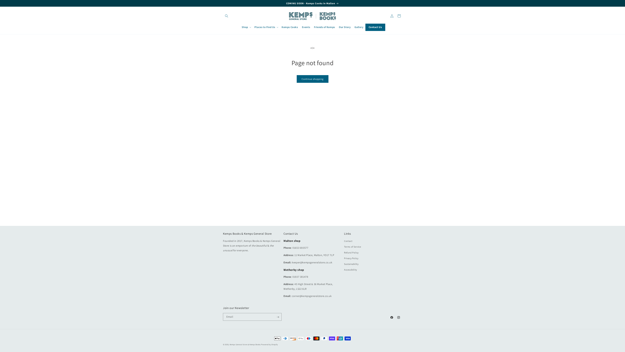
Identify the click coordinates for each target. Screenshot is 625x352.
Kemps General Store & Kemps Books (245, 344)
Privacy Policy (351, 258)
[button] (226, 16)
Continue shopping (313, 79)
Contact (348, 241)
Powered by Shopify (269, 344)
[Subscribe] (277, 317)
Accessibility (350, 269)
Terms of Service (352, 246)
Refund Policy (351, 252)
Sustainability (351, 264)
